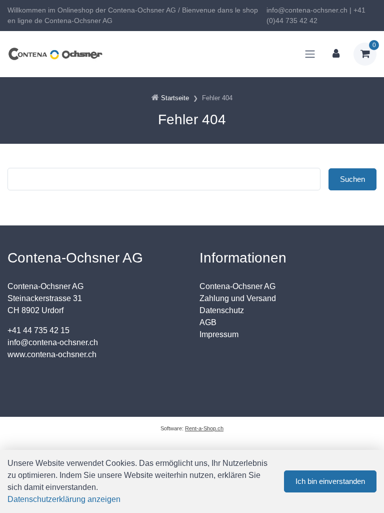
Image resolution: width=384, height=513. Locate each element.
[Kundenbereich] (336, 54)
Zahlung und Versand (238, 298)
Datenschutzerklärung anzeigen (64, 499)
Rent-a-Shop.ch (204, 428)
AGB (208, 322)
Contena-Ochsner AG (238, 286)
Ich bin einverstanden (330, 481)
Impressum (219, 334)
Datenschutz (222, 310)
